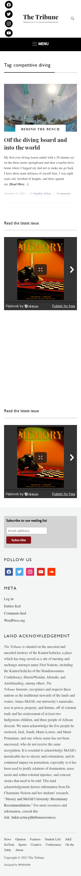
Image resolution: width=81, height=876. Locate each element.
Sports (22, 844)
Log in (9, 598)
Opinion (20, 839)
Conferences (53, 844)
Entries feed (12, 606)
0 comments (64, 193)
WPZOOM (24, 864)
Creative (36, 844)
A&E (68, 839)
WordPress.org (14, 620)
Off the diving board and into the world (35, 143)
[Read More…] (19, 184)
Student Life (53, 839)
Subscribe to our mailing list (26, 520)
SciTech (9, 844)
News (7, 839)
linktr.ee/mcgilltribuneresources (33, 817)
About (19, 850)
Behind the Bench (40, 129)
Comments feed (15, 613)
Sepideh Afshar (42, 193)
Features (35, 839)
